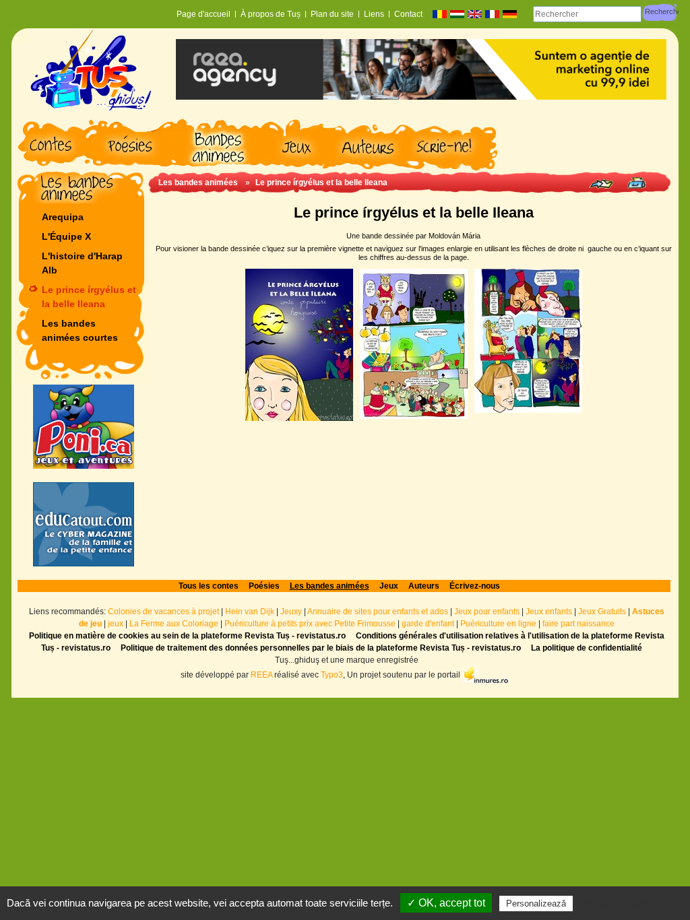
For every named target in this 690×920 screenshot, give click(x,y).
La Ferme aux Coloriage (173, 623)
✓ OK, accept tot (446, 903)
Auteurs (423, 586)
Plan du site (332, 14)
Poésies (264, 586)
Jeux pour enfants (487, 611)
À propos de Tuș (271, 14)
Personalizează (536, 903)
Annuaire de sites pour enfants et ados (377, 611)
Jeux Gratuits (602, 611)
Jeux (388, 586)
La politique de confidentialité (586, 648)
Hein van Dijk (249, 611)
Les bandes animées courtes (80, 330)
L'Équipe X (66, 236)
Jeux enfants (549, 611)
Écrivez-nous (474, 586)
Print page (636, 183)
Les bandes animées (198, 182)
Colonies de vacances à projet (163, 611)
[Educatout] (83, 524)
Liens (374, 14)
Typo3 (332, 675)
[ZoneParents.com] (83, 427)
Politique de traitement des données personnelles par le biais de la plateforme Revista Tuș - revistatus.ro (321, 648)
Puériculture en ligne (498, 623)
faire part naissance (578, 623)
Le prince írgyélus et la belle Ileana (89, 296)
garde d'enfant (428, 623)
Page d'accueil (203, 14)
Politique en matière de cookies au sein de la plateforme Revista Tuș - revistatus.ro (187, 635)
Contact (408, 14)
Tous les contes (209, 586)
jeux (115, 623)
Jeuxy (291, 611)
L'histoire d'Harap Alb (82, 263)
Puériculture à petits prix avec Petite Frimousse (310, 623)
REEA (261, 675)
